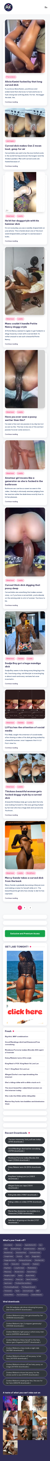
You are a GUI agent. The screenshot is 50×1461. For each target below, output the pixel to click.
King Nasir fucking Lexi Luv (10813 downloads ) (21, 1177)
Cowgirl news (8, 1256)
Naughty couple (9, 1275)
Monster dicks (19, 1272)
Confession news (35, 1252)
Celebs (21, 658)
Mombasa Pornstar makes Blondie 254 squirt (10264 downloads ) (23, 1159)
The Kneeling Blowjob (11, 1287)
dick (27, 1256)
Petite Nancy (8, 1279)
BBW (5, 1249)
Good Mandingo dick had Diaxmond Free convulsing (22, 1043)
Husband (35, 1264)
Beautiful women (29, 1249)
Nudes (20, 1275)
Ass (40, 1245)
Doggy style (36, 1256)
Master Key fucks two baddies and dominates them (24, 1102)
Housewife (25, 1264)
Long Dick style (19, 1268)
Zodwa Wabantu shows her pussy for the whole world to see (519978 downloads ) (22, 1373)
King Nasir (7, 1268)
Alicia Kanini (8, 1245)
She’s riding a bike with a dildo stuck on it (22, 1082)
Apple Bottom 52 (30, 1245)
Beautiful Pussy (15, 1249)
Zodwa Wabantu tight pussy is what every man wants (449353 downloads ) (25, 1333)
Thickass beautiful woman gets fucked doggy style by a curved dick (23, 794)
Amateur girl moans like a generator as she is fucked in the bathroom (24, 481)
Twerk (17, 1291)
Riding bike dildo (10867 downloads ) (23, 1195)
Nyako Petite (30, 1275)
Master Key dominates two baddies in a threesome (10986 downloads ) (24, 1212)
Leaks (20, 216)
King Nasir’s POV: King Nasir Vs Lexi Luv (22, 1063)
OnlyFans (31, 873)
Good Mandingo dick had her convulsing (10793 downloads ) (24, 1150)
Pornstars (10, 77)
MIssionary (7, 1272)
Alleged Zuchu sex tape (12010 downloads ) (20, 1186)
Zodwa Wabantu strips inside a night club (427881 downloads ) (22, 1349)
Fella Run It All (39, 1260)
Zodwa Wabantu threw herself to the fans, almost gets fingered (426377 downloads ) (23, 1341)
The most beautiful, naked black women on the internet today (23, 1089)
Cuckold (19, 1256)
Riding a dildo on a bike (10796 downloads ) (25, 1203)
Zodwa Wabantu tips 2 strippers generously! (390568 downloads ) (24, 1324)
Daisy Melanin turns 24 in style (18, 1058)
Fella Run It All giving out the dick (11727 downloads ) (23, 1221)
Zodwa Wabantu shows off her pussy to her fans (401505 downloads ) (23, 1357)
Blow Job (41, 1249)
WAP (37, 1291)
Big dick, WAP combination (16, 1036)
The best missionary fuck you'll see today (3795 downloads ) (24, 1140)
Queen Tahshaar (31, 1279)
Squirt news (8, 1283)
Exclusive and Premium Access (25, 933)
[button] (30, 908)
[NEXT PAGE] (30, 908)
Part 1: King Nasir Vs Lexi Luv (17, 1069)
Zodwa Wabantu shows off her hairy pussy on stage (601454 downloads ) (24, 1365)
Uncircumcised (28, 1291)
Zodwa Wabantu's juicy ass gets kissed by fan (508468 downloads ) (24, 1316)
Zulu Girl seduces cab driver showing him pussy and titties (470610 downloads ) (24, 1308)
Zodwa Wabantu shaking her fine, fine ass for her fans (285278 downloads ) (24, 1382)
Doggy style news (9, 1260)
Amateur (10, 216)
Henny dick (15, 1264)
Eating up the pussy (25, 1260)
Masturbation (32, 1268)
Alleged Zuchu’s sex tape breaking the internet (21, 1075)
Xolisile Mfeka (8, 1295)
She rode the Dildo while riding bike (20, 1096)
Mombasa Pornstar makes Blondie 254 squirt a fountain (24, 1051)
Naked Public (31, 1272)
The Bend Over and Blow (23, 1283)
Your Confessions (22, 1295)
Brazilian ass (8, 1252)
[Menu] (46, 7)
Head (6, 1264)
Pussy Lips (19, 1279)
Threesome (8, 1291)
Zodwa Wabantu (36, 1295)
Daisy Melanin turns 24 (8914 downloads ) (24, 1168)
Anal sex (18, 1245)
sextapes (10, 141)
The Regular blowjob (28, 1287)
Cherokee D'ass (21, 1252)
